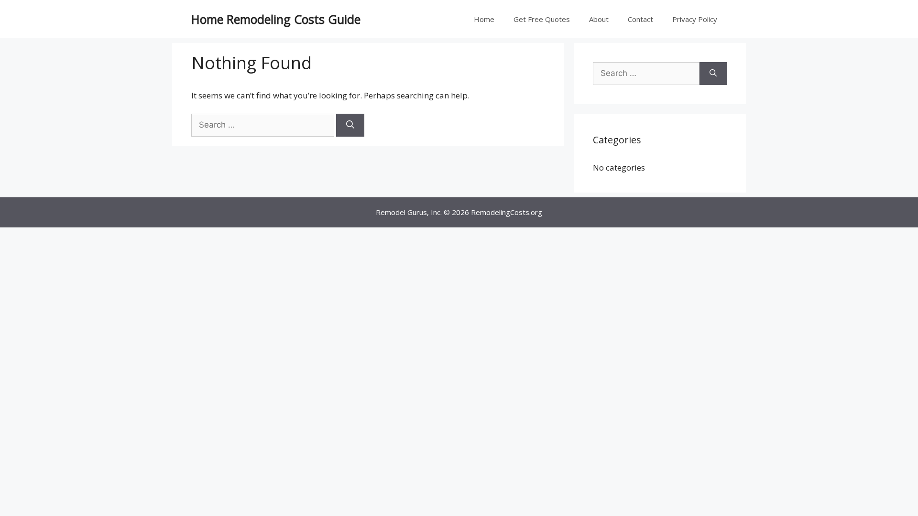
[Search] (350, 125)
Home (484, 19)
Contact (640, 19)
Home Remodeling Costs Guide (276, 19)
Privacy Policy (694, 19)
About (599, 19)
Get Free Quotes (542, 19)
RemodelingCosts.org (506, 212)
